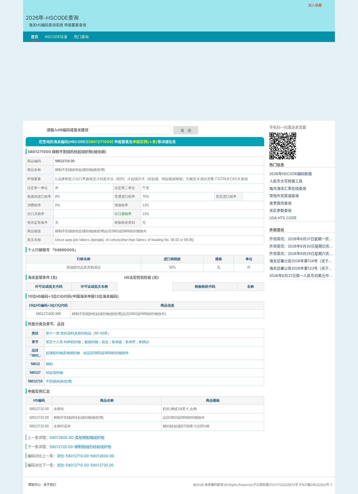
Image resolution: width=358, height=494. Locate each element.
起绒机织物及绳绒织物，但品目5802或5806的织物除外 (87, 353)
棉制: (50, 364)
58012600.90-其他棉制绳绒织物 (77, 437)
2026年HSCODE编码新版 (290, 173)
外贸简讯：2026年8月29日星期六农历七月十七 (308, 253)
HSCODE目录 (56, 36)
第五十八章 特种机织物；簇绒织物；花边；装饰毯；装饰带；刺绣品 (97, 342)
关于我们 (50, 485)
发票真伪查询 (280, 203)
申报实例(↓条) (145, 141)
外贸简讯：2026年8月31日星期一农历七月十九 (308, 239)
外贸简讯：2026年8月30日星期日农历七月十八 (308, 246)
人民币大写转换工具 (285, 181)
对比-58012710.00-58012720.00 (85, 465)
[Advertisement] (179, 81)
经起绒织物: (55, 373)
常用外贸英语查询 (284, 195)
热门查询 (81, 36)
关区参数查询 (280, 210)
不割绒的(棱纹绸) (59, 381)
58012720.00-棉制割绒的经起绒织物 (80, 446)
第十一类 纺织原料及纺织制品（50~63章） (78, 333)
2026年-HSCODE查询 (56, 21)
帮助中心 (34, 485)
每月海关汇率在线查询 (287, 188)
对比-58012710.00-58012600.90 (85, 456)
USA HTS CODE (282, 218)
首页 (34, 36)
